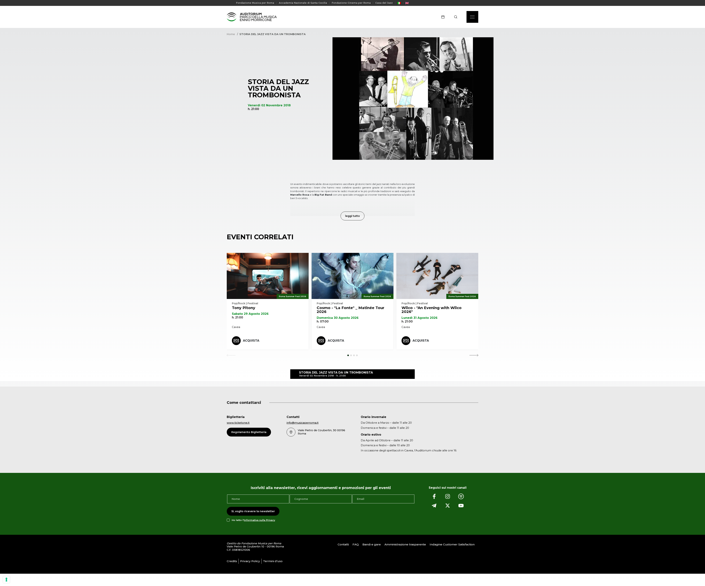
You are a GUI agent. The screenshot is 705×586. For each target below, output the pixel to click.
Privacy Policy (250, 561)
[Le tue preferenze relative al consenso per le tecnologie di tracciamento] (6, 579)
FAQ (355, 544)
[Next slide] (473, 355)
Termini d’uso (273, 561)
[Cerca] (457, 17)
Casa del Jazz (384, 2)
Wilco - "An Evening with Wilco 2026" (432, 310)
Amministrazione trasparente (405, 544)
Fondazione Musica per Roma (255, 2)
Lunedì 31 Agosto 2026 (420, 318)
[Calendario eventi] (444, 17)
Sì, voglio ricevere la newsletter (253, 511)
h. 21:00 (237, 317)
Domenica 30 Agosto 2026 (338, 318)
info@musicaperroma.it (303, 422)
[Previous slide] (231, 355)
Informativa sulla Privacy (259, 520)
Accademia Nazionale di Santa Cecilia (303, 2)
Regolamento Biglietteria (248, 432)
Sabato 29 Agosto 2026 (250, 313)
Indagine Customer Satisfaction (452, 544)
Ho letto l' (253, 520)
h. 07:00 (323, 321)
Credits (232, 561)
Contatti (343, 544)
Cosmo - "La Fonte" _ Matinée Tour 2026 (350, 310)
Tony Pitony (243, 308)
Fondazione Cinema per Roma (351, 2)
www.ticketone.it (238, 422)
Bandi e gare (371, 544)
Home (231, 34)
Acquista (251, 340)
